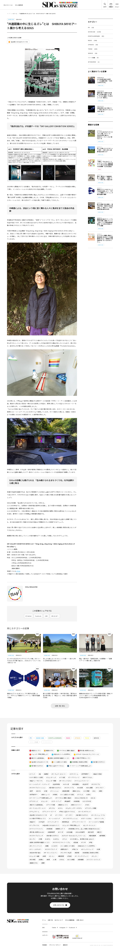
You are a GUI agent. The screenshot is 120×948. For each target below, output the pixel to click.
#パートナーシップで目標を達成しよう (41, 798)
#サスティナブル (69, 788)
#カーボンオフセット (84, 811)
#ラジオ (83, 842)
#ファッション (54, 791)
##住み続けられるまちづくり (51, 825)
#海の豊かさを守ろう (52, 836)
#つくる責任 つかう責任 (68, 846)
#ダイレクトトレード (87, 849)
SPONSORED (93, 62)
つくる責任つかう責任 (59, 762)
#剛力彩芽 (91, 832)
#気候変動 (76, 801)
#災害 (45, 791)
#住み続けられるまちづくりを (38, 815)
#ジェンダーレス (51, 777)
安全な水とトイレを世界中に (61, 754)
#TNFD (87, 805)
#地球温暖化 (75, 784)
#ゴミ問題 (86, 791)
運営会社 (65, 945)
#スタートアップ (56, 801)
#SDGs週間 (89, 788)
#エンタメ (32, 839)
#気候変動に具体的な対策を (90, 853)
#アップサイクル (34, 825)
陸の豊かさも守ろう (36, 766)
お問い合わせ (79, 920)
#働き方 (99, 832)
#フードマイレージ (73, 777)
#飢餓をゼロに (34, 863)
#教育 (48, 859)
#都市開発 (102, 836)
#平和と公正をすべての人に (67, 811)
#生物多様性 (56, 784)
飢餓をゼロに (49, 750)
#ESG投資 (80, 788)
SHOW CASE (94, 32)
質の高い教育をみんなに (86, 750)
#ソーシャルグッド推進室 (96, 822)
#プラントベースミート (79, 822)
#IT (51, 815)
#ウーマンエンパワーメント (38, 808)
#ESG (94, 791)
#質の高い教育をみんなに (37, 832)
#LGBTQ (47, 839)
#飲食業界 (67, 801)
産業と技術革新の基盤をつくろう (58, 758)
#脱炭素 (77, 853)
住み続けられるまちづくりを (18, 42)
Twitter (54, 927)
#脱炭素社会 (65, 822)
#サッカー (95, 856)
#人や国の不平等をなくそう (38, 818)
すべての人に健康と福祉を (66, 750)
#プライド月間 (50, 805)
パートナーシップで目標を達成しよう (79, 766)
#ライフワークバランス (93, 859)
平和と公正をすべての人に (55, 766)
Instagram (62, 927)
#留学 (31, 791)
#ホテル (60, 808)
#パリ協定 (62, 777)
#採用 (44, 856)
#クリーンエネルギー (36, 849)
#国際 (43, 863)
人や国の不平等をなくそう (81, 758)
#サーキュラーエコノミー (59, 774)
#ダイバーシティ (99, 818)
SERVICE (92, 53)
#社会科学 (85, 784)
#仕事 (98, 849)
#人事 (54, 859)
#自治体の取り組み (35, 853)
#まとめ (93, 798)
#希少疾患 (32, 859)
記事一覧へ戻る (60, 706)
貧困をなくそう (35, 750)
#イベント (32, 774)
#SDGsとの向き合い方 (81, 798)
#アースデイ (69, 815)
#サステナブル (96, 784)
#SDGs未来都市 (80, 832)
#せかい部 (66, 784)
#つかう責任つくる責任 (36, 777)
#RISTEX (38, 791)
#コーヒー (52, 856)
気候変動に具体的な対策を (79, 762)
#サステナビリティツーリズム (61, 842)
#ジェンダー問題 (51, 781)
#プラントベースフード (49, 811)
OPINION (93, 45)
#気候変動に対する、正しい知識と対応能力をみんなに (84, 829)
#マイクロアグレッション (70, 818)
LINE (46, 616)
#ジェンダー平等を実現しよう (71, 825)
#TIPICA (62, 859)
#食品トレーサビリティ (36, 781)
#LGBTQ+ (56, 839)
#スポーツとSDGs (86, 818)
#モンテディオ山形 (66, 853)
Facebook (38, 616)
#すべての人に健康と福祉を (63, 798)
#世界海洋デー (34, 794)
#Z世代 (88, 794)
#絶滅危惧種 (65, 791)
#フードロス (58, 815)
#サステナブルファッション (38, 788)
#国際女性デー (64, 849)
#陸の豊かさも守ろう (55, 788)
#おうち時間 (70, 859)
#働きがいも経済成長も (36, 805)
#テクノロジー (100, 788)
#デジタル (52, 808)
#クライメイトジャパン (36, 829)
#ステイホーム (74, 774)
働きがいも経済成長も (37, 758)
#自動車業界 (51, 832)
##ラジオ (60, 832)
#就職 (46, 846)
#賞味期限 (81, 859)
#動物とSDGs (76, 791)
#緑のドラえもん (87, 777)
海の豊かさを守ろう (98, 762)
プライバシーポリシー (55, 945)
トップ (8, 13)
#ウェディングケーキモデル (74, 808)
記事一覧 (15, 13)
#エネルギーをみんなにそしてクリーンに (74, 836)
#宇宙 (90, 842)
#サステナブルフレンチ (36, 836)
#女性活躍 (69, 832)
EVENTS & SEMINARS (96, 36)
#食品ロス (32, 822)
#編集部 (46, 774)
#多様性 (55, 794)
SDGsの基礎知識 (19, 5)
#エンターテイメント (89, 825)
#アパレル (80, 794)
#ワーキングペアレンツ (81, 856)
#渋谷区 (69, 856)
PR (91, 27)
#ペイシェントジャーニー (82, 781)
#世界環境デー (85, 774)
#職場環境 (61, 856)
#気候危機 (49, 829)
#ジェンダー (44, 801)
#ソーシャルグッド (54, 818)
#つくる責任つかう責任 (67, 794)
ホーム (44, 920)
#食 (40, 774)
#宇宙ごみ (75, 849)
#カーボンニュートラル (98, 815)
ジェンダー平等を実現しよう (39, 754)
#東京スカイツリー (76, 805)
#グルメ (64, 839)
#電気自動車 (92, 836)
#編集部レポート (60, 829)
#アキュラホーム (34, 811)
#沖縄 (40, 839)
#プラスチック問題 (90, 808)
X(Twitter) (28, 616)
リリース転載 (93, 57)
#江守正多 (42, 822)
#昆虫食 (75, 842)
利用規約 (44, 945)
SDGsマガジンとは (8, 5)
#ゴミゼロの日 (87, 801)
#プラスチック (34, 801)
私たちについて (59, 920)
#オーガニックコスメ (65, 781)
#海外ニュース (45, 794)
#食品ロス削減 (97, 774)
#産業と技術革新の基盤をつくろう (40, 842)
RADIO (92, 40)
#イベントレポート (53, 822)
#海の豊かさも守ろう (82, 815)
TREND (92, 49)
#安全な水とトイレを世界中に (86, 846)
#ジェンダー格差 (34, 856)
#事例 (100, 791)
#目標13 (41, 859)
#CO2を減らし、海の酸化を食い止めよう (82, 839)
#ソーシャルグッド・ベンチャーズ (39, 784)
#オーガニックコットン (50, 853)
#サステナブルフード (51, 849)
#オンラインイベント (36, 846)
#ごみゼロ (54, 846)
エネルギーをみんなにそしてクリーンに (86, 754)
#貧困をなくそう (63, 805)
